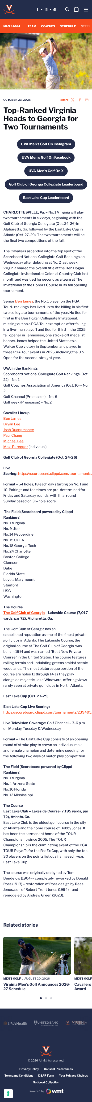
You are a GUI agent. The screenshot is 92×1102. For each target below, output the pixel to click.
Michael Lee (13, 441)
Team (32, 26)
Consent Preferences (58, 1069)
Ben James (24, 301)
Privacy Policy (29, 1069)
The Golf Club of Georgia (24, 613)
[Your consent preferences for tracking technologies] (8, 1093)
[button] (41, 998)
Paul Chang (12, 435)
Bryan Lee (11, 424)
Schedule (68, 26)
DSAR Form (46, 1075)
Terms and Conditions (18, 1075)
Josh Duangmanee (18, 430)
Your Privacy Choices (73, 1075)
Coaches (48, 26)
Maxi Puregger (15, 447)
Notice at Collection (46, 1082)
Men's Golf (12, 978)
